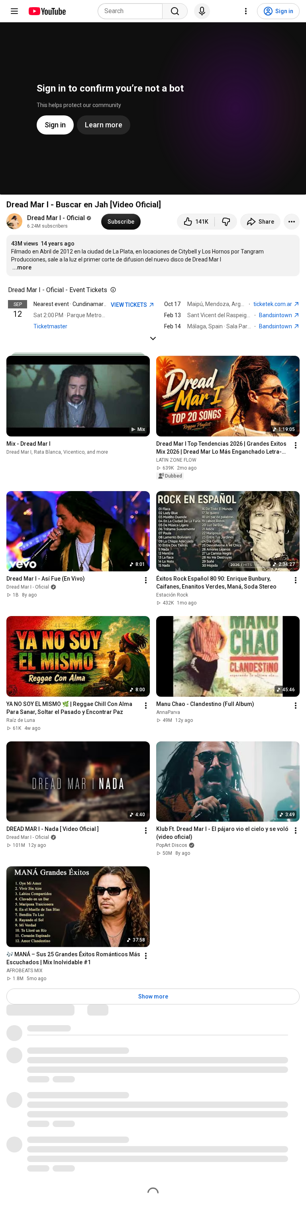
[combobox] (132, 11)
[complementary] (111, 290)
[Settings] (246, 11)
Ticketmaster (50, 326)
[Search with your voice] (202, 11)
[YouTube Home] (46, 11)
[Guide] (14, 11)
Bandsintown (276, 315)
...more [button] (21, 267)
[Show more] (153, 338)
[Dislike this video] (226, 222)
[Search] (175, 11)
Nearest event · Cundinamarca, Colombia (84, 304)
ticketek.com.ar (273, 304)
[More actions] (292, 222)
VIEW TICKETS (129, 305)
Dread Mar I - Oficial (56, 218)
